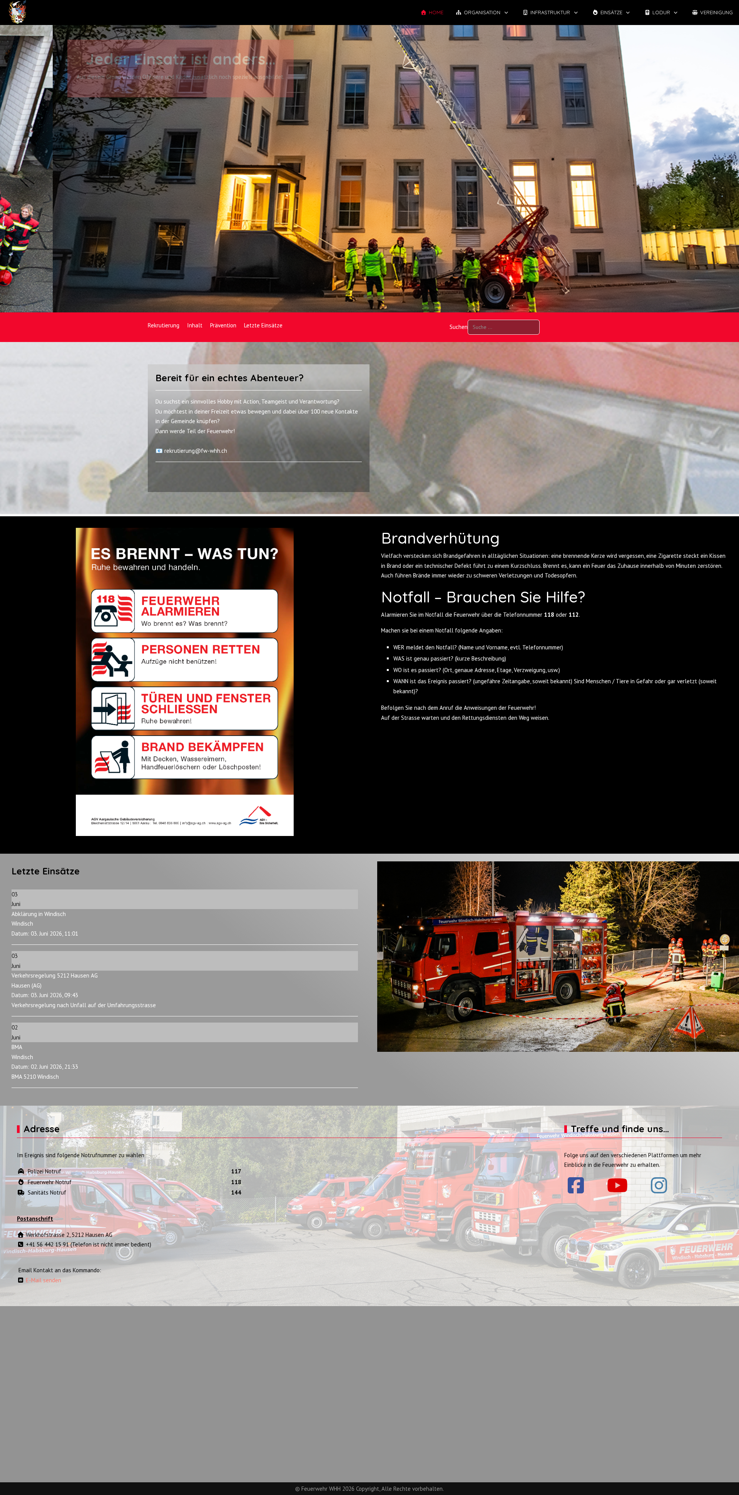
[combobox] (504, 327)
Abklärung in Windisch (39, 914)
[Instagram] (658, 1185)
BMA (17, 1047)
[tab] (357, 296)
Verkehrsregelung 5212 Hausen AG (55, 975)
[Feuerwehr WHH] (17, 12)
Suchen (459, 326)
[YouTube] (617, 1185)
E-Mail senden (42, 1280)
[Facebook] (575, 1185)
